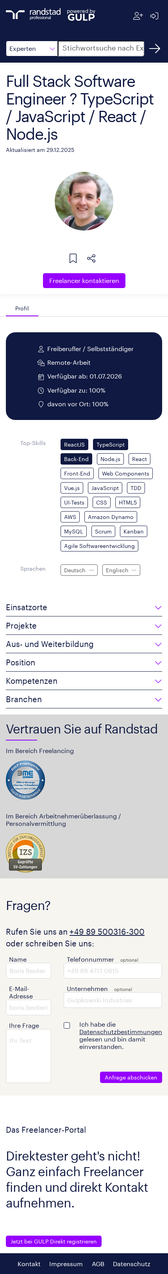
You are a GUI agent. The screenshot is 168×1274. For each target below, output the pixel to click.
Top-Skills (33, 443)
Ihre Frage (24, 1025)
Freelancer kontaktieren (84, 280)
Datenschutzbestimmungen (120, 1031)
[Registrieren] (138, 16)
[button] (32, 48)
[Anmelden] (154, 16)
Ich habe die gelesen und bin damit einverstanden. (120, 1035)
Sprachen (33, 568)
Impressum (66, 1263)
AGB (98, 1263)
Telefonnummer (90, 959)
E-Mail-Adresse (21, 992)
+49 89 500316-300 (107, 931)
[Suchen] (154, 48)
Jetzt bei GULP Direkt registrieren (54, 1241)
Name (18, 959)
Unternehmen (87, 988)
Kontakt (29, 1263)
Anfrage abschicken (131, 1077)
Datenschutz (131, 1263)
